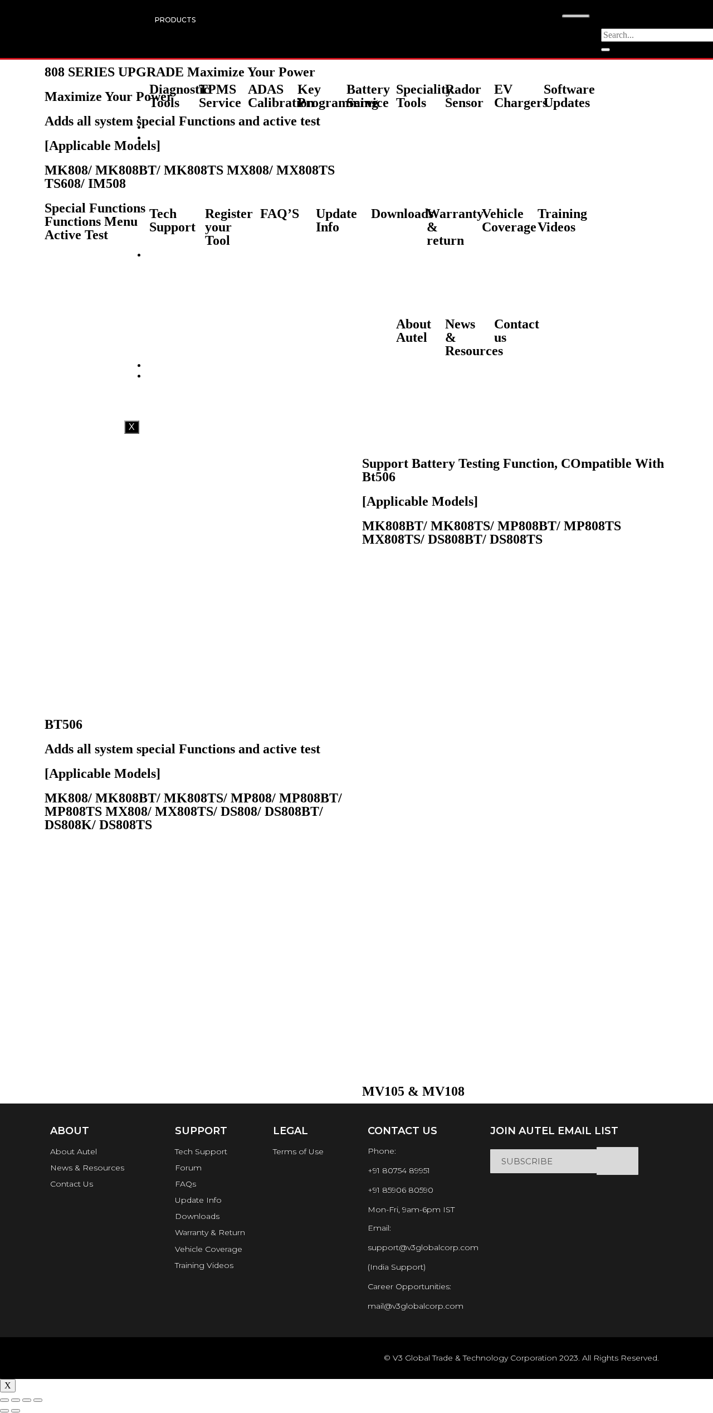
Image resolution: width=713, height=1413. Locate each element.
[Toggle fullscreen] (26, 1400)
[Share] (15, 1400)
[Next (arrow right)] (15, 1410)
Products (175, 20)
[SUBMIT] (617, 1161)
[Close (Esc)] (4, 1400)
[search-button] (605, 49)
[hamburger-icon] (576, 16)
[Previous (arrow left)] (4, 1410)
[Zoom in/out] (37, 1400)
